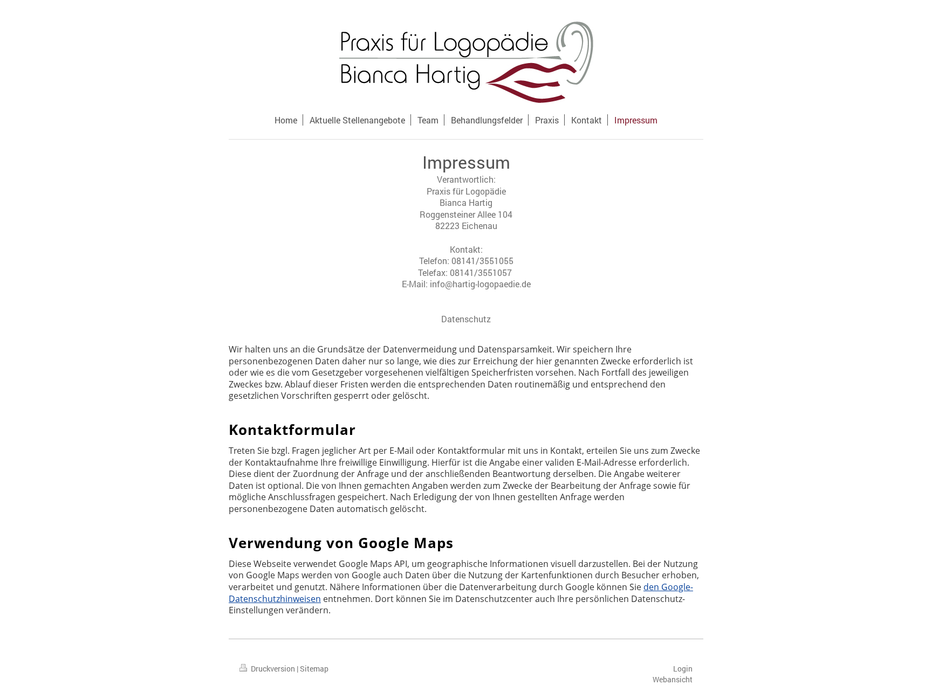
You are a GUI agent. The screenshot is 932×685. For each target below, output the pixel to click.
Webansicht (673, 679)
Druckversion (273, 668)
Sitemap (314, 668)
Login (683, 668)
